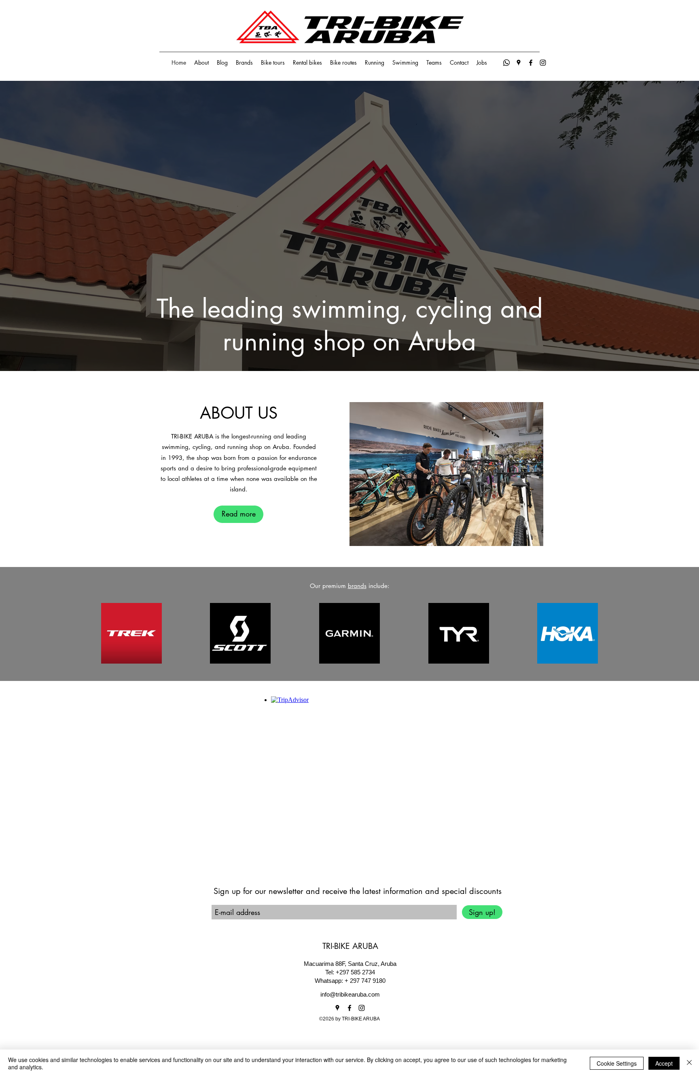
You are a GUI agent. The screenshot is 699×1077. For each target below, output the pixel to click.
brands (357, 586)
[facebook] (531, 63)
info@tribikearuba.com (350, 994)
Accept (664, 1063)
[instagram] (543, 63)
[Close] (689, 1063)
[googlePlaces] (519, 63)
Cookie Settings (617, 1063)
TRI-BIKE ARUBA (350, 946)
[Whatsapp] (506, 63)
